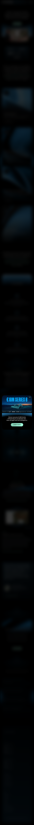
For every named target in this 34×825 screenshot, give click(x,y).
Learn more (17, 424)
